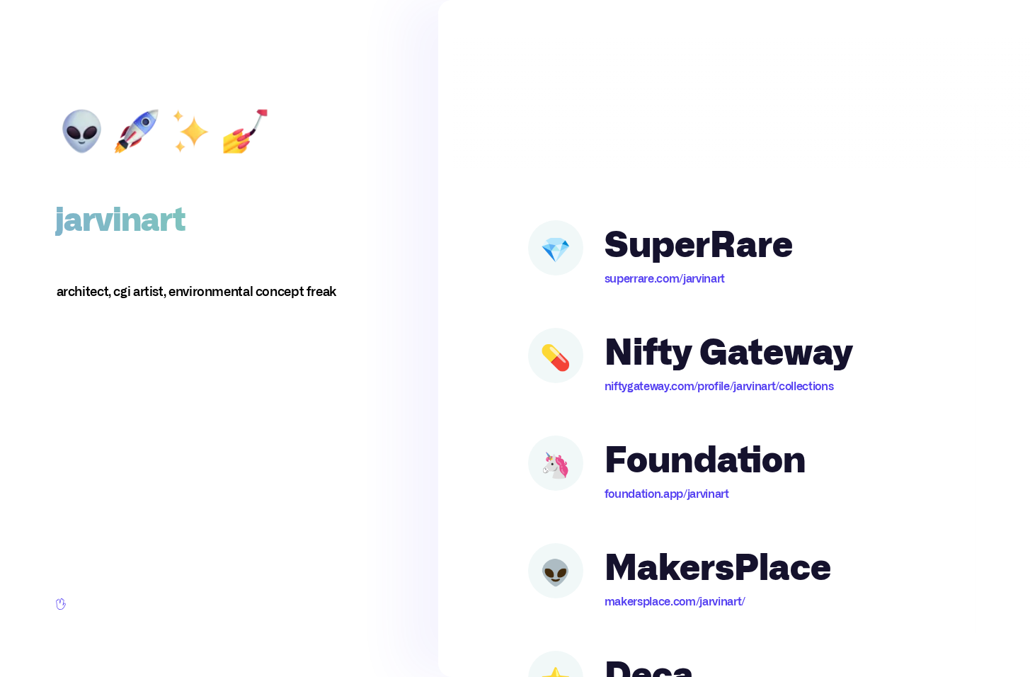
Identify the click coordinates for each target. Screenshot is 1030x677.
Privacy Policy (160, 643)
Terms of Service (88, 643)
